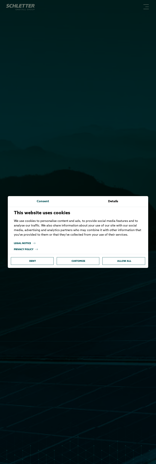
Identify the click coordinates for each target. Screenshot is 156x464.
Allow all (124, 260)
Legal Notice (22, 243)
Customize (78, 260)
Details (113, 201)
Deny (32, 260)
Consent (43, 201)
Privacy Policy (23, 249)
